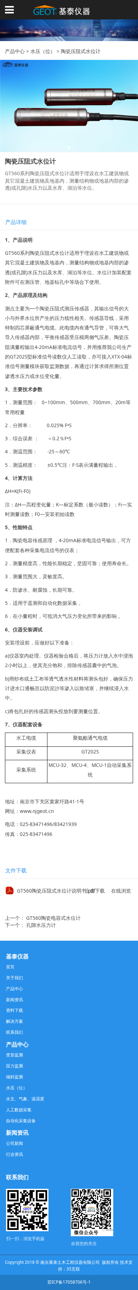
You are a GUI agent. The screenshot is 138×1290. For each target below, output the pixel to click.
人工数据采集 (18, 1110)
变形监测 (14, 1055)
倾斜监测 (14, 1077)
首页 (10, 967)
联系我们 (14, 1032)
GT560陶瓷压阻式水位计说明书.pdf (56, 890)
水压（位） (42, 51)
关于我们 (14, 978)
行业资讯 (14, 1154)
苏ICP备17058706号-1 (69, 1282)
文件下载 (16, 870)
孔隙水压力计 (41, 925)
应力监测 (14, 1066)
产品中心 (15, 51)
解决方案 (14, 1021)
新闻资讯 (14, 1000)
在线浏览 (121, 890)
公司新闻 (14, 1143)
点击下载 (95, 890)
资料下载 (14, 1010)
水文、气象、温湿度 (25, 1099)
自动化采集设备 (21, 1121)
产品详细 (16, 221)
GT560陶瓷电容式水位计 (53, 918)
